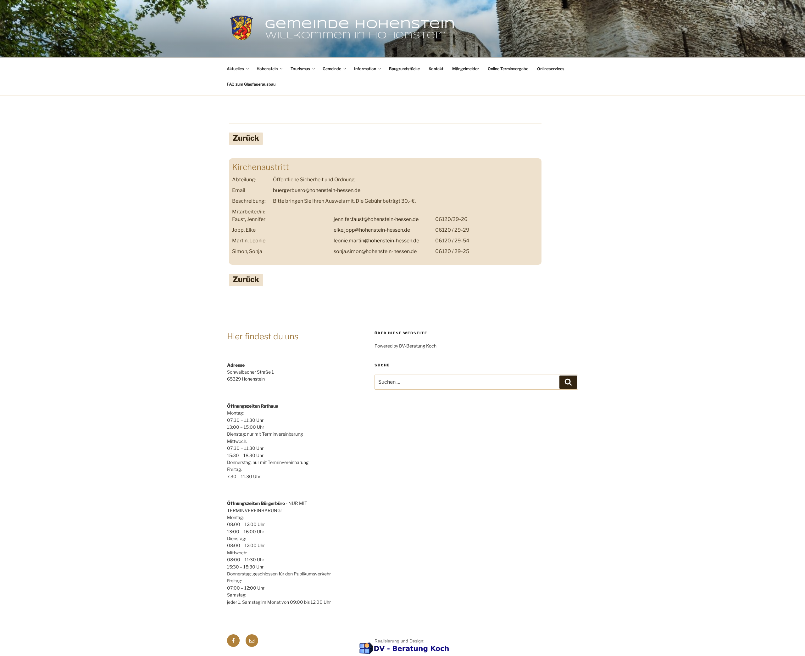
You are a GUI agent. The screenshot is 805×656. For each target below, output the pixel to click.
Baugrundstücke (404, 68)
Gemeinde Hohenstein (360, 25)
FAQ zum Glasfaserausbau (251, 84)
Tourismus (300, 68)
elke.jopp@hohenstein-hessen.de (372, 230)
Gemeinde (332, 68)
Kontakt (436, 68)
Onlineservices (550, 68)
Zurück (246, 138)
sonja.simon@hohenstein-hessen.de (375, 251)
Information (365, 68)
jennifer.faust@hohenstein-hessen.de (376, 219)
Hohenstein (267, 68)
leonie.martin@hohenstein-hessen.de (376, 241)
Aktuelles (235, 68)
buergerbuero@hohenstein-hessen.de (316, 190)
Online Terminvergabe (508, 68)
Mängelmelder (465, 68)
